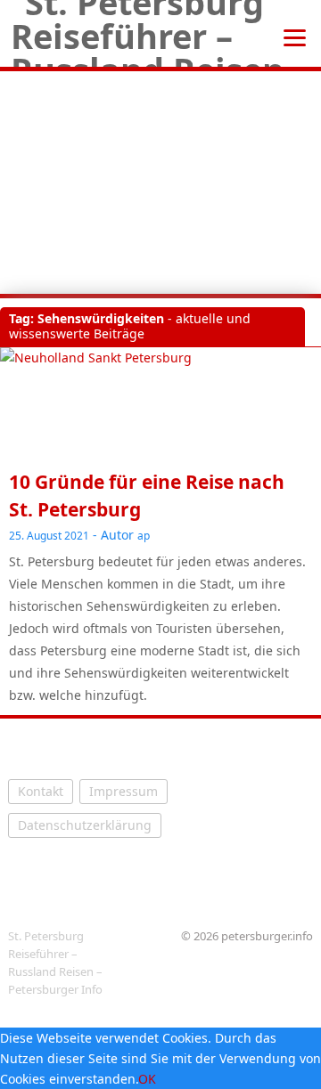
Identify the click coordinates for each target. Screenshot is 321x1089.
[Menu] (295, 36)
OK (147, 1078)
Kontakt (40, 791)
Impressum (123, 791)
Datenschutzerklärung (85, 825)
